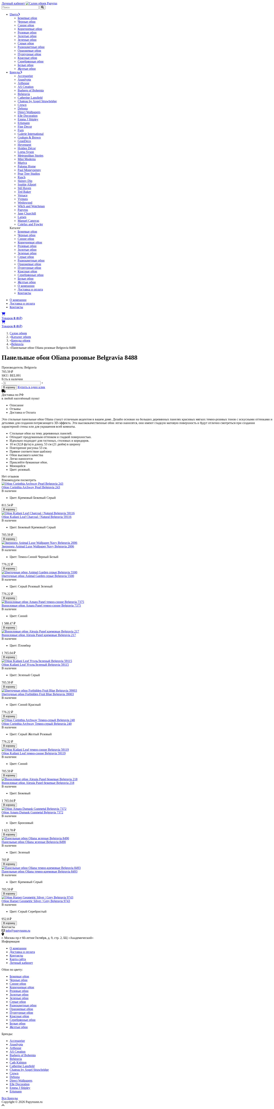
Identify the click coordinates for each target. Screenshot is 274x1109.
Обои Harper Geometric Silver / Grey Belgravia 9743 (36, 901)
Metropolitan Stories (30, 155)
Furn (21, 130)
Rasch (21, 177)
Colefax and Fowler (30, 224)
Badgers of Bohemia (31, 90)
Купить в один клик (31, 387)
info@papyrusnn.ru (18, 930)
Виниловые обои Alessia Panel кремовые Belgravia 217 (39, 635)
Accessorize (25, 76)
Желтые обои (27, 68)
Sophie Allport (27, 184)
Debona (23, 108)
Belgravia (24, 94)
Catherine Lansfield (30, 97)
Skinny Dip (25, 181)
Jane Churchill (27, 213)
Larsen (22, 217)
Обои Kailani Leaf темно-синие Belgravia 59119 (34, 753)
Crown (22, 105)
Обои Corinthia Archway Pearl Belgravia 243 (31, 487)
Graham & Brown (29, 137)
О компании (26, 286)
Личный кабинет (13, 3)
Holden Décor (27, 148)
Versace (22, 195)
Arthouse (23, 83)
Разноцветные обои (31, 47)
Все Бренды (10, 1098)
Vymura (23, 199)
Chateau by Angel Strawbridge (37, 101)
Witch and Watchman (31, 206)
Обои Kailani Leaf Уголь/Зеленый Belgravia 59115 (35, 664)
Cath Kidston (18, 1062)
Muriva (22, 162)
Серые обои (26, 43)
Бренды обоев (20, 340)
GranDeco (24, 141)
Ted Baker (24, 191)
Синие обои (26, 25)
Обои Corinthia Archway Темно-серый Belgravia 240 (37, 723)
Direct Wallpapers (29, 112)
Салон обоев (18, 333)
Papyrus (23, 210)
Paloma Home (27, 166)
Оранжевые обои (29, 50)
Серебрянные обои (31, 61)
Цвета (14, 14)
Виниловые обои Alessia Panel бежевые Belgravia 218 (38, 783)
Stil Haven (24, 188)
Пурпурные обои (29, 54)
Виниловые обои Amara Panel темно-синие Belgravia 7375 (41, 605)
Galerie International (31, 134)
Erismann (24, 123)
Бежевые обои (27, 18)
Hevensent (24, 144)
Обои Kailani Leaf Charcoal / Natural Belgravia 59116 (36, 517)
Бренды (15, 72)
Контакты (24, 293)
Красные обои (27, 58)
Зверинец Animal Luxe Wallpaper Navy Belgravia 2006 (38, 546)
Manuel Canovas (28, 220)
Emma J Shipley (28, 119)
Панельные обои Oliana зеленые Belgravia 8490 (34, 842)
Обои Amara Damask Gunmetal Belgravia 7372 (32, 812)
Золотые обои (27, 36)
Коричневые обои (30, 29)
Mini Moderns (27, 159)
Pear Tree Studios (29, 173)
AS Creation (25, 86)
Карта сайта (18, 959)
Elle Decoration (28, 115)
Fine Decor (25, 126)
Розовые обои (27, 32)
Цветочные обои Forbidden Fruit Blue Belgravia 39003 (38, 694)
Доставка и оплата (30, 289)
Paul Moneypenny (29, 170)
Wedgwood (25, 202)
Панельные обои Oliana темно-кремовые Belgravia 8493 (39, 871)
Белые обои (25, 65)
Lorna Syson (26, 152)
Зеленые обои (27, 39)
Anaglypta (24, 79)
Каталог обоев (21, 337)
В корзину (9, 387)
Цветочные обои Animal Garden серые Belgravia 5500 (38, 576)
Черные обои (27, 21)
